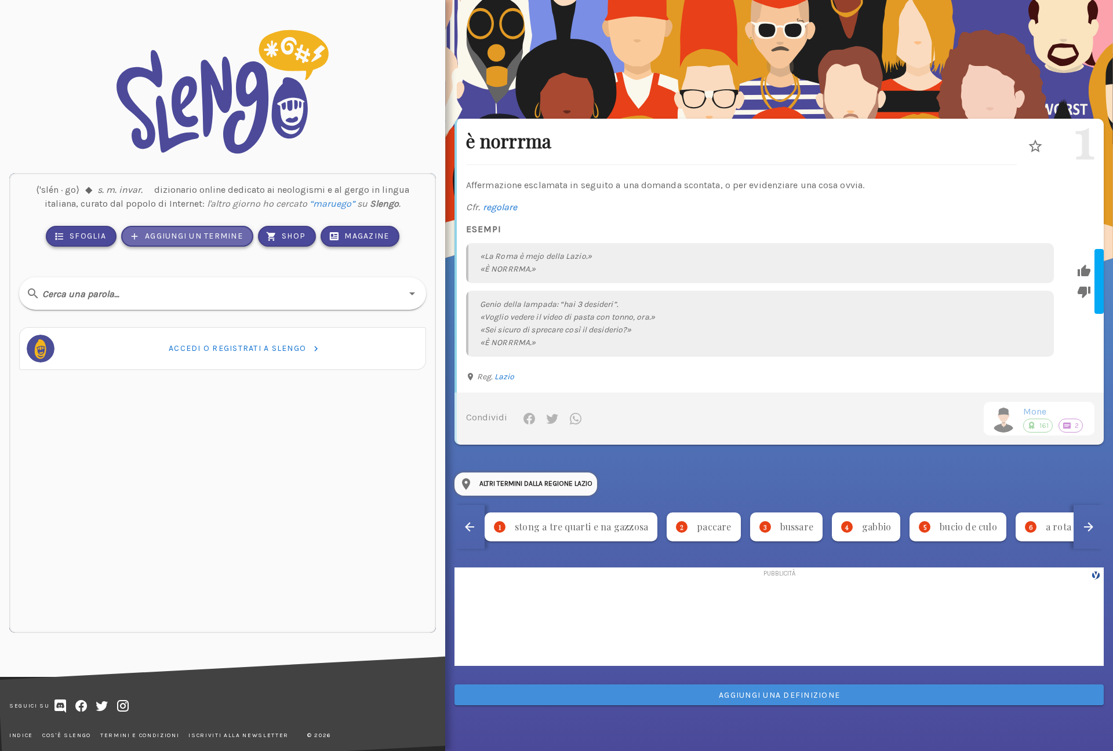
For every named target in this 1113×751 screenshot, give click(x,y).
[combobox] (222, 293)
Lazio (504, 377)
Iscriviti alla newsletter (238, 735)
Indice (21, 735)
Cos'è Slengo (66, 735)
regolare (500, 207)
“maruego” (332, 203)
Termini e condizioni (139, 735)
